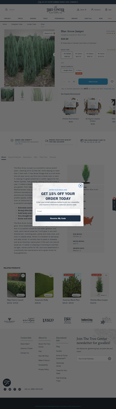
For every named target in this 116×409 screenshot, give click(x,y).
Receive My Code (58, 218)
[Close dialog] (81, 186)
